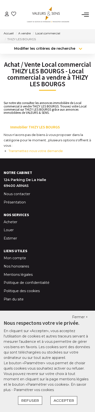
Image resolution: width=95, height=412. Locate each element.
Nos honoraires (16, 266)
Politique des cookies (22, 291)
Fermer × (80, 317)
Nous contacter (17, 194)
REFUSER (30, 400)
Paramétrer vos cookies (34, 390)
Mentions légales (18, 274)
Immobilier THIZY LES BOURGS (35, 127)
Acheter (10, 222)
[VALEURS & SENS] (49, 14)
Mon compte (15, 258)
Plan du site (14, 299)
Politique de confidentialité (26, 282)
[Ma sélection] (13, 14)
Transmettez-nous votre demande (36, 151)
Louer (9, 230)
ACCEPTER (64, 400)
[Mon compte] (7, 14)
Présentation (15, 202)
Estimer (10, 238)
